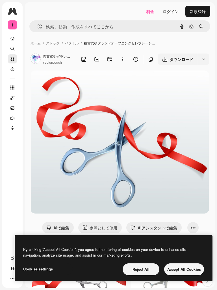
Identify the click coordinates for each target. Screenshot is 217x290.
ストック (53, 42)
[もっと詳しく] (12, 69)
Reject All (141, 269)
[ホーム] (12, 38)
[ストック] (12, 58)
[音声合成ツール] (12, 128)
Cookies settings (38, 269)
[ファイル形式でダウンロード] (203, 59)
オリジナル (69, 81)
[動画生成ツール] (12, 118)
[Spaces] (12, 97)
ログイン (171, 11)
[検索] (12, 48)
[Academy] (12, 268)
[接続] (12, 258)
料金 (150, 11)
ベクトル (72, 42)
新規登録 (198, 11)
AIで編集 (61, 228)
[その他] (12, 278)
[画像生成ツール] (12, 107)
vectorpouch (52, 62)
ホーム (36, 42)
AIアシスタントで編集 (157, 228)
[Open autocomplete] (37, 26)
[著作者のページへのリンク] (36, 59)
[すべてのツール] (12, 87)
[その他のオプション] (122, 59)
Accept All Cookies (184, 269)
